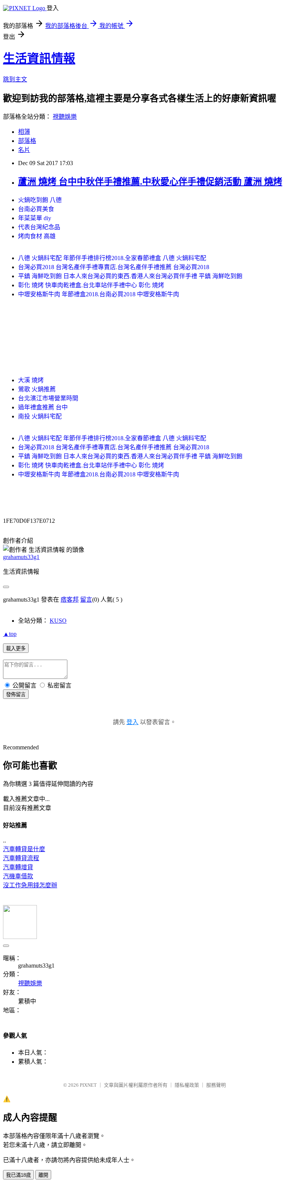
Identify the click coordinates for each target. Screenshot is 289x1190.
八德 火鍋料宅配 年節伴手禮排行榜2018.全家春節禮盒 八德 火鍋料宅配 (112, 258)
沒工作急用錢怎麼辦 (30, 885)
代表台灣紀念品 (39, 227)
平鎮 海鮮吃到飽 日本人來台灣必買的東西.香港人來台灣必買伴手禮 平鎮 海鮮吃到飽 (130, 276)
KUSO (58, 620)
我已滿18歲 (18, 1175)
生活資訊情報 (39, 58)
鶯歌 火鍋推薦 (37, 389)
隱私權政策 (187, 1085)
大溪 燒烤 (31, 380)
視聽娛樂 (65, 116)
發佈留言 (16, 694)
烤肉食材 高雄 (37, 236)
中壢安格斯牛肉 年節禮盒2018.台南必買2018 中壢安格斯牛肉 (98, 294)
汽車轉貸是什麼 (24, 849)
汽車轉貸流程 (21, 858)
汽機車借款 (18, 876)
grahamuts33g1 (21, 557)
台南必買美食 (36, 209)
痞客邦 (70, 599)
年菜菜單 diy (34, 218)
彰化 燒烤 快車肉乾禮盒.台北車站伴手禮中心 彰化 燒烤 (91, 285)
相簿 (24, 132)
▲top (10, 634)
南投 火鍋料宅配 (40, 416)
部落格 (27, 141)
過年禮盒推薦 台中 (43, 407)
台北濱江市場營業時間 (48, 398)
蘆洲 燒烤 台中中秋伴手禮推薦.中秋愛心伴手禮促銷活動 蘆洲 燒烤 (150, 182)
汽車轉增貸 (18, 867)
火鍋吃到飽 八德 (40, 200)
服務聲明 (216, 1085)
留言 (86, 599)
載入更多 (16, 648)
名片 (24, 150)
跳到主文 (15, 79)
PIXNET (88, 1085)
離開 (43, 1175)
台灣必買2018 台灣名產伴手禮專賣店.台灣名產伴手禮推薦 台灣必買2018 (113, 267)
